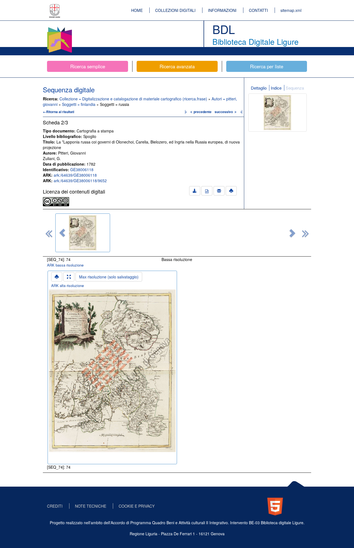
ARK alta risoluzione (67, 285)
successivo (224, 111)
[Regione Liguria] (55, 7)
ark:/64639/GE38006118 (75, 175)
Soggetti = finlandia (79, 104)
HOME (137, 10)
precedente (202, 111)
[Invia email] (219, 190)
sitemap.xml (290, 10)
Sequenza (295, 88)
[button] (62, 232)
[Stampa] (231, 190)
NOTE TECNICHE (90, 506)
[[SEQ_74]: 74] (82, 232)
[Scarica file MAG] (206, 190)
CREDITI (55, 506)
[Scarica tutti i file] (194, 190)
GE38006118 (81, 169)
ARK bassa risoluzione (65, 265)
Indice (276, 88)
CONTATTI (258, 10)
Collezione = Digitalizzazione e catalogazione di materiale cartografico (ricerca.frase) (133, 98)
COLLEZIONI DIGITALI (175, 10)
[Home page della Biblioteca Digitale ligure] (59, 28)
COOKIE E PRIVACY (137, 506)
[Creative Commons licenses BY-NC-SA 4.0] (56, 201)
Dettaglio (259, 88)
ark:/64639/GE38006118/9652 (80, 180)
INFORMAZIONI (222, 10)
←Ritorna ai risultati (58, 111)
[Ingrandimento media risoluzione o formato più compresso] (68, 276)
